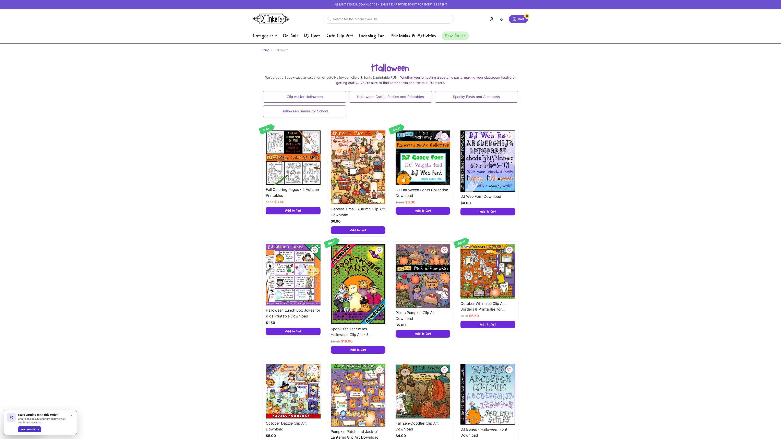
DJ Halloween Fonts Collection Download (422, 193)
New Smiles (455, 35)
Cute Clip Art (340, 35)
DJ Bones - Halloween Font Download (483, 432)
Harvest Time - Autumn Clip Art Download (358, 212)
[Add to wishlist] (314, 136)
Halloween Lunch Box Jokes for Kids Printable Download (293, 313)
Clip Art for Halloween (305, 97)
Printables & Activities (413, 35)
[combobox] (389, 19)
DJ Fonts (312, 35)
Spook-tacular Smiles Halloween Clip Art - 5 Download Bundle (350, 332)
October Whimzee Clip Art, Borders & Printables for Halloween (483, 307)
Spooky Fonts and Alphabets (476, 97)
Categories (263, 35)
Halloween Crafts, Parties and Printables (390, 97)
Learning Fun (372, 35)
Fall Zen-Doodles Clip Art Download (417, 426)
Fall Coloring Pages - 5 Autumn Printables (292, 192)
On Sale (291, 35)
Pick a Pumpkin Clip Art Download (416, 316)
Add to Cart (293, 210)
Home (265, 50)
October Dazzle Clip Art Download (286, 426)
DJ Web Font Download (480, 196)
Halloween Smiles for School (304, 111)
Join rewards (28, 429)
